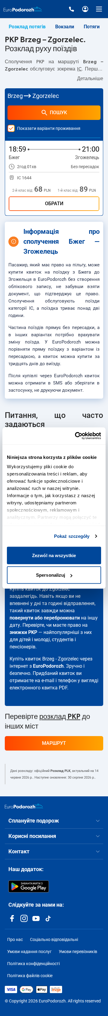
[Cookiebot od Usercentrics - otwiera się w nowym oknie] (76, 436)
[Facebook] (12, 918)
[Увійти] (85, 9)
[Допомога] (71, 9)
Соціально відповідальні (54, 939)
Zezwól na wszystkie (54, 555)
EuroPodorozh (48, 666)
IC (79, 69)
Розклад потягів (27, 27)
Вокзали (64, 27)
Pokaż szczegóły (72, 536)
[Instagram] (24, 918)
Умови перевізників (78, 951)
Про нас (15, 939)
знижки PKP (23, 632)
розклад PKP (59, 716)
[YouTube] (36, 918)
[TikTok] (48, 918)
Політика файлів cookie (29, 975)
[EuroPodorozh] (24, 806)
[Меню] (99, 9)
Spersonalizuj (50, 575)
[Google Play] (28, 886)
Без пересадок (85, 166)
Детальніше (90, 78)
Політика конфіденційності (33, 963)
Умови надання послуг (29, 951)
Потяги (92, 27)
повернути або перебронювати (45, 618)
